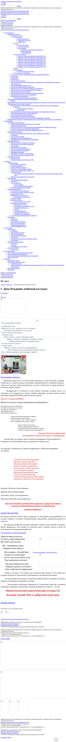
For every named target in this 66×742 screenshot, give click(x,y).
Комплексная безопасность (19, 203)
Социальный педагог (17, 194)
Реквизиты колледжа (14, 268)
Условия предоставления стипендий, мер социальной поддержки (30, 133)
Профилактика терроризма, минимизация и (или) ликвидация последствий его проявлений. (35, 119)
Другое (16, 209)
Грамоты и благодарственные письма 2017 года (32, 59)
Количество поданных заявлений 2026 (22, 155)
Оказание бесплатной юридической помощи (24, 239)
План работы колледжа (17, 232)
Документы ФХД (19, 110)
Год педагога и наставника (22, 73)
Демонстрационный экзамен (19, 180)
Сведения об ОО (9, 32)
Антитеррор (14, 240)
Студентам (7, 161)
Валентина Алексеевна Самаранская (32, 50)
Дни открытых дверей (17, 136)
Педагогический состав (18, 81)
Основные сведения (13, 34)
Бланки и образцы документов (20, 150)
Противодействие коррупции (19, 96)
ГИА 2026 (14, 181)
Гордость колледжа (23, 46)
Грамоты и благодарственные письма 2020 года (32, 63)
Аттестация (14, 237)
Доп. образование (9, 251)
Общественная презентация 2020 (20, 187)
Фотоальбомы (18, 70)
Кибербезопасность (20, 211)
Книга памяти (22, 48)
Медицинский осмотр (17, 152)
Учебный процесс (13, 163)
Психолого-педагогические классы (21, 138)
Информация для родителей (19, 195)
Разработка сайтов (6, 737)
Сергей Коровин (26, 53)
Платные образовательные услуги (21, 85)
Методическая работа (17, 234)
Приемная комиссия (13, 141)
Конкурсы (14, 218)
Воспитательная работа (14, 189)
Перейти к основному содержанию (11, 1)
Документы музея (23, 45)
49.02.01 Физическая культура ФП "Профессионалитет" (27, 130)
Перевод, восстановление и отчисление (22, 177)
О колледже (17, 37)
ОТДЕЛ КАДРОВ (13, 248)
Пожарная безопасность (21, 212)
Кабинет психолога (16, 200)
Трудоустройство (16, 183)
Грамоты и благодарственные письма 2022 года (32, 67)
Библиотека (11, 217)
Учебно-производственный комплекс (22, 115)
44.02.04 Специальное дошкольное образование (25, 129)
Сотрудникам (8, 228)
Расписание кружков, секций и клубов (22, 192)
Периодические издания (18, 225)
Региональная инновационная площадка (23, 116)
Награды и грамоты (20, 54)
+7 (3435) (3, 3)
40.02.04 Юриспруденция (18, 125)
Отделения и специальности (16, 122)
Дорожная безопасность (21, 208)
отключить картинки (7, 23)
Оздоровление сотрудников (26, 71)
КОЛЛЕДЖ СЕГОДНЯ (9, 513)
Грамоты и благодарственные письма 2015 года (32, 56)
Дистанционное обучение (18, 164)
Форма (13, 101)
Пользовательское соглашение (9, 625)
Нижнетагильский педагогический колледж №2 (15, 11)
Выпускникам (12, 178)
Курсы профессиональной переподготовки (20, 252)
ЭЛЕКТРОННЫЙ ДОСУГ (19, 226)
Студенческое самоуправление (20, 191)
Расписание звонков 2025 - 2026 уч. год (22, 170)
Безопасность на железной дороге (24, 206)
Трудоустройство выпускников (23, 186)
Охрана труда (15, 249)
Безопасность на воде (20, 204)
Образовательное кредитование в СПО (22, 160)
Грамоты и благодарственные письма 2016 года (32, 57)
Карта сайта (11, 270)
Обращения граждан (14, 260)
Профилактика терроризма (22, 214)
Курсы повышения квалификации (18, 254)
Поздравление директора (10, 377)
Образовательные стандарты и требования (23, 94)
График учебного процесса (19, 167)
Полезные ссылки (16, 263)
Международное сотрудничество (20, 91)
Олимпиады (14, 220)
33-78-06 (3, 4)
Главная (3, 284)
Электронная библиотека (18, 221)
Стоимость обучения (14, 156)
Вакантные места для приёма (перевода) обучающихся (27, 88)
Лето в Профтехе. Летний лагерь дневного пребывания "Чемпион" (30, 118)
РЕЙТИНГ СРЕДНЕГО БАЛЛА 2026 (22, 153)
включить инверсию (7, 25)
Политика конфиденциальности (10, 623)
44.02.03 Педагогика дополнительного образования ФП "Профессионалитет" (34, 127)
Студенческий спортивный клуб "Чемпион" (24, 215)
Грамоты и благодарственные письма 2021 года (32, 65)
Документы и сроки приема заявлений (22, 144)
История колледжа (23, 39)
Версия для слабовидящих (8, 20)
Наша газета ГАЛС (13, 257)
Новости (13, 245)
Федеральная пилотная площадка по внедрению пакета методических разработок (35, 105)
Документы (14, 76)
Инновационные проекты (18, 235)
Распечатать (4, 293)
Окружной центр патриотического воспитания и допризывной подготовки (33, 111)
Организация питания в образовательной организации (27, 93)
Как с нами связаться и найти (16, 262)
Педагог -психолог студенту (22, 201)
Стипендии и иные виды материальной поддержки (26, 90)
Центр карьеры (18, 184)
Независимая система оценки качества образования (23, 99)
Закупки (16, 107)
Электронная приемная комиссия (21, 149)
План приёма (15, 146)
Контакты (7, 259)
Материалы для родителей (22, 197)
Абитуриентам (8, 121)
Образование (15, 77)
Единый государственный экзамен (21, 169)
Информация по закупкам (25, 108)
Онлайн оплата (15, 158)
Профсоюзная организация (15, 242)
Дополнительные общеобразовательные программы (23, 256)
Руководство (14, 79)
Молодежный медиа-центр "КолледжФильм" (24, 113)
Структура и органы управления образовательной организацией (30, 74)
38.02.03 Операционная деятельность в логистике (25, 124)
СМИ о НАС (21, 42)
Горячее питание (16, 172)
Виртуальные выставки (18, 223)
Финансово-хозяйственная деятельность (23, 87)
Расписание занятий (17, 166)
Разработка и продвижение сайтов (43, 740)
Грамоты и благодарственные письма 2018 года (32, 60)
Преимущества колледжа (15, 132)
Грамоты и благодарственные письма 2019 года (32, 62)
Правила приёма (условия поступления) (23, 142)
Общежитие (14, 135)
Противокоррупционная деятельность (25, 98)
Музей (16, 43)
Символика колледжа (24, 40)
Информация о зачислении (19, 147)
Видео (16, 68)
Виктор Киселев (26, 51)
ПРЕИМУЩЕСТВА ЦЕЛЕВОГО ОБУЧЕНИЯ (24, 139)
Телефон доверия (16, 198)
